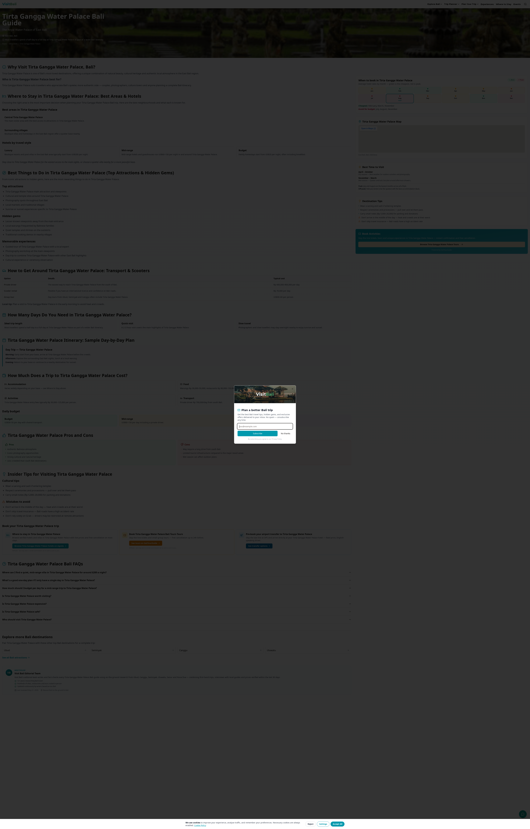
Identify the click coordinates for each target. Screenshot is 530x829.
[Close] (292, 389)
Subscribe (257, 433)
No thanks (285, 433)
